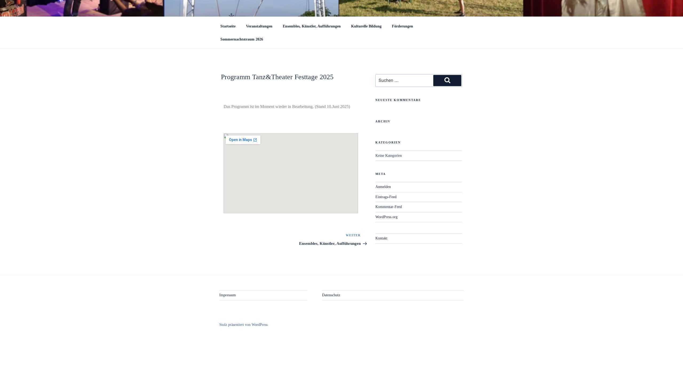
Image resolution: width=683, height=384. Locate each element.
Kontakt (381, 238)
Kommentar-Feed (388, 207)
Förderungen (402, 26)
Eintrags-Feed (385, 197)
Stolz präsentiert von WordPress (243, 325)
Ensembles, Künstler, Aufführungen (312, 26)
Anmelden (383, 187)
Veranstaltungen (259, 26)
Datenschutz (331, 295)
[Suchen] (447, 80)
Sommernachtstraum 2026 (241, 39)
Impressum (227, 295)
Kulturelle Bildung (366, 26)
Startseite (228, 26)
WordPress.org (386, 217)
